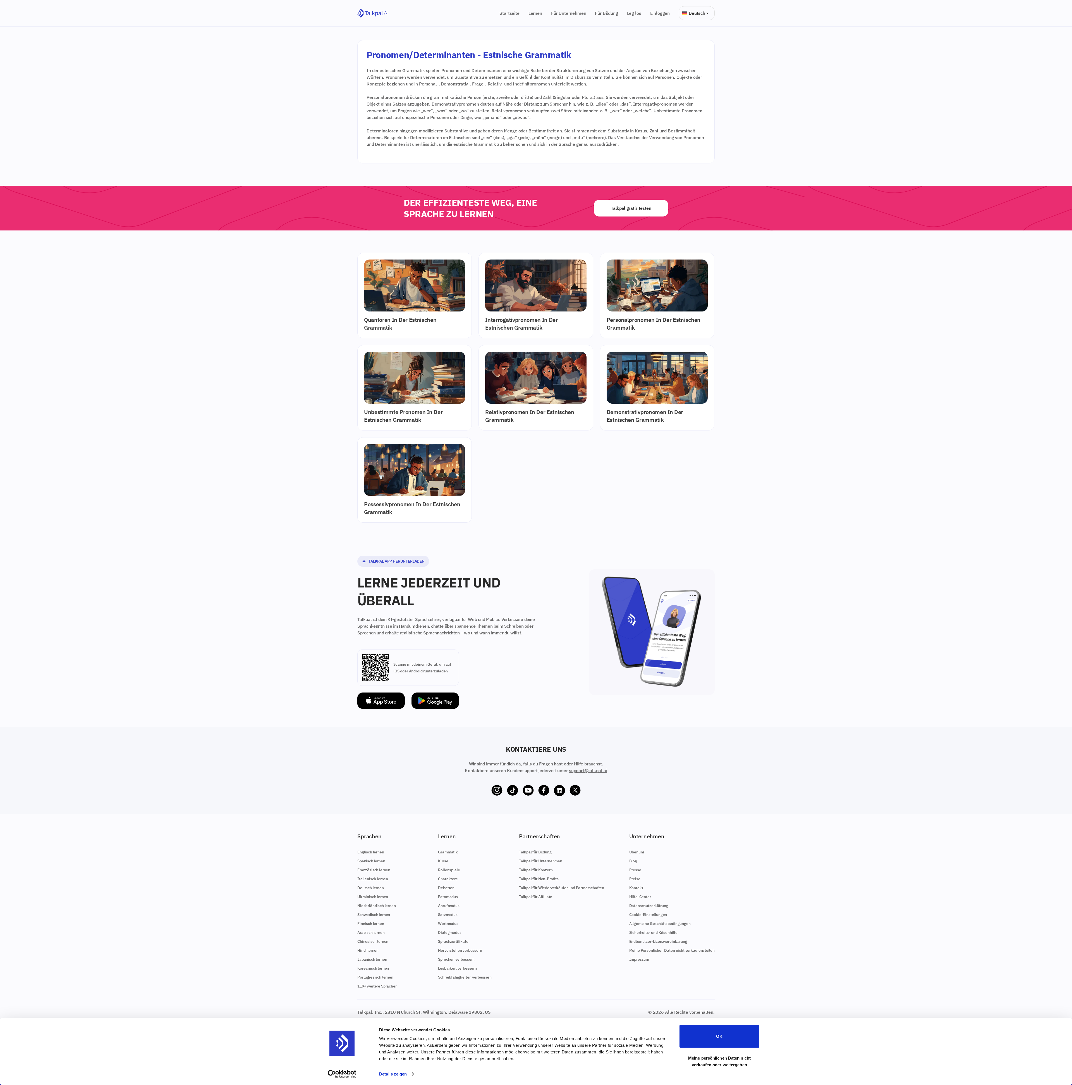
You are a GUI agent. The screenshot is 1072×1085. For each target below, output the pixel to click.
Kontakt (636, 887)
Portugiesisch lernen (375, 977)
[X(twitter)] (575, 790)
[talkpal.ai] (372, 13)
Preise (634, 878)
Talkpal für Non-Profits (539, 878)
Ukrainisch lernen (372, 896)
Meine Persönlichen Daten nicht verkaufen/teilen (672, 950)
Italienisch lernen (372, 878)
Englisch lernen (370, 852)
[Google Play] (435, 701)
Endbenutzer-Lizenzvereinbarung (658, 941)
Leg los (634, 13)
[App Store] (381, 701)
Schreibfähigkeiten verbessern (464, 977)
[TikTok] (512, 790)
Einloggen (660, 13)
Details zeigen (393, 1074)
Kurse (443, 860)
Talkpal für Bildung (535, 852)
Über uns (637, 852)
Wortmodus (448, 923)
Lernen (535, 13)
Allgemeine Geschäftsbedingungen (660, 923)
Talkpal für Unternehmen (540, 860)
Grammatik (448, 852)
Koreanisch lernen (373, 968)
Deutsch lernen (370, 887)
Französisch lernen (373, 869)
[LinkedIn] (559, 790)
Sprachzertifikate (453, 941)
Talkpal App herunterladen (396, 561)
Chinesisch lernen (372, 941)
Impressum (639, 959)
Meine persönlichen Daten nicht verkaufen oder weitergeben (719, 1061)
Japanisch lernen (372, 959)
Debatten (446, 887)
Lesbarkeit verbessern (457, 968)
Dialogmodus (449, 932)
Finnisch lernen (370, 923)
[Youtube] (528, 790)
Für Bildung (606, 13)
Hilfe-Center (640, 896)
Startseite (509, 13)
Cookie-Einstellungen (648, 914)
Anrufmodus (448, 905)
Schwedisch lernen (373, 914)
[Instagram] (496, 790)
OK (719, 1036)
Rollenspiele (449, 869)
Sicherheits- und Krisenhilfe (653, 932)
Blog (633, 860)
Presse (635, 869)
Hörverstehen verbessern (460, 950)
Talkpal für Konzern (536, 869)
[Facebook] (543, 790)
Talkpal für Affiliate (535, 896)
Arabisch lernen (371, 932)
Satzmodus (448, 914)
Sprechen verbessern (456, 959)
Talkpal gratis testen (631, 208)
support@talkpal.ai (588, 770)
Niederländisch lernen (376, 905)
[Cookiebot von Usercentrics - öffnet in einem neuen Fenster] (342, 1074)
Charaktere (448, 878)
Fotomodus (448, 896)
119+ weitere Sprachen (377, 986)
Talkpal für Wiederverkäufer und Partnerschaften (561, 887)
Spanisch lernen (371, 860)
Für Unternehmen (568, 13)
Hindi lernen (368, 950)
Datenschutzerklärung (648, 905)
